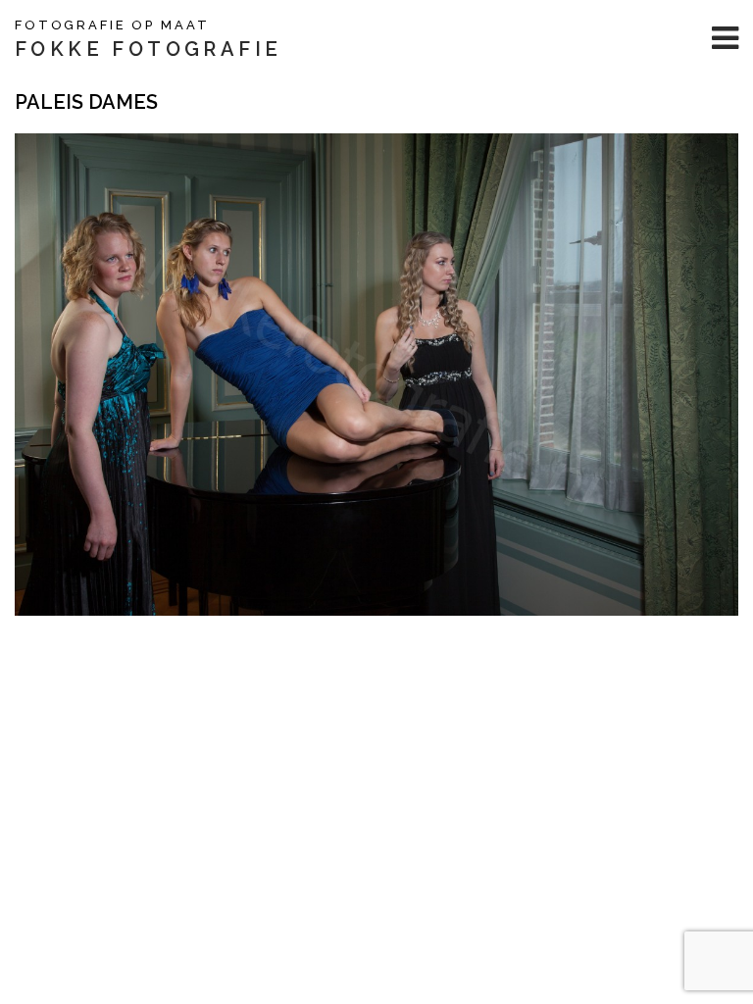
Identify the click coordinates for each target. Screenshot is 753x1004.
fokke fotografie (148, 49)
